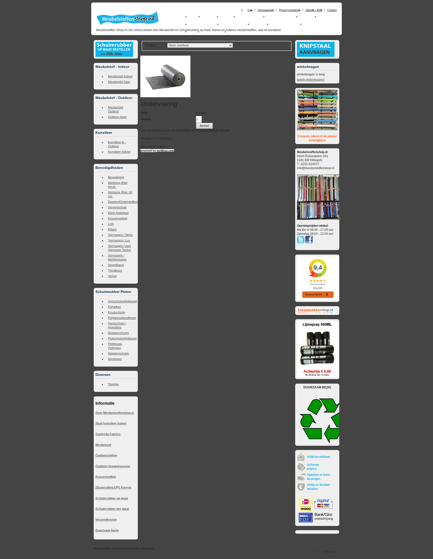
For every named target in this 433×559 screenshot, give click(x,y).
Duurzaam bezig (107, 530)
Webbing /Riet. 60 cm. (120, 194)
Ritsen (112, 229)
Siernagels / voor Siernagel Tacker (119, 248)
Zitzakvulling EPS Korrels (113, 487)
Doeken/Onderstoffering (122, 202)
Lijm (111, 224)
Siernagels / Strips (120, 235)
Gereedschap (117, 207)
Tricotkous (115, 270)
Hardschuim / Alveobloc (117, 325)
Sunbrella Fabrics (108, 434)
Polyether (114, 307)
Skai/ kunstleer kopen (110, 423)
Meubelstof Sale (119, 82)
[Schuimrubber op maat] (114, 56)
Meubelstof (103, 445)
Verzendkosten (106, 519)
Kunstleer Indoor (119, 152)
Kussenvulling (117, 218)
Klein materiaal (118, 213)
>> (186, 53)
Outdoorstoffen (106, 455)
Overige (113, 384)
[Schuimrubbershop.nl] (316, 312)
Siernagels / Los (119, 240)
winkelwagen (330, 551)
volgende (180, 53)
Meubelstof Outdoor (115, 109)
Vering (112, 276)
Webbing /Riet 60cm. (117, 185)
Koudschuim (116, 312)
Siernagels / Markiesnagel (117, 257)
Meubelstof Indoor (120, 76)
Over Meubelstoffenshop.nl (114, 413)
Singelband (116, 265)
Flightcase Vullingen (115, 346)
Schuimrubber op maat (111, 498)
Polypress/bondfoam (122, 318)
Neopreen (115, 359)
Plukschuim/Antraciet (122, 338)
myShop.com (165, 150)
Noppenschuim (118, 333)
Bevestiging (116, 177)
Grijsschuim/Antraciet (122, 301)
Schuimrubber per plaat (112, 509)
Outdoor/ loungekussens (112, 466)
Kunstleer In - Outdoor (117, 144)
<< (191, 53)
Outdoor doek (117, 117)
